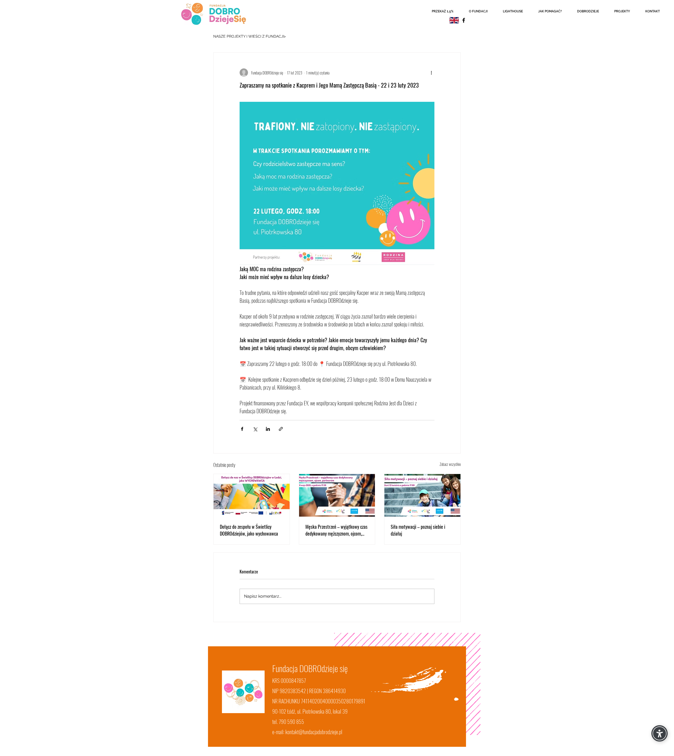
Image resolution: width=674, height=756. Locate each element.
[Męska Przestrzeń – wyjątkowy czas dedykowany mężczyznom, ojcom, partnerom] (337, 495)
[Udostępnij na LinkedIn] (267, 428)
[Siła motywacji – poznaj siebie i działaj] (422, 495)
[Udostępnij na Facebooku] (242, 428)
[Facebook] (463, 20)
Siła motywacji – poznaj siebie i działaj (418, 530)
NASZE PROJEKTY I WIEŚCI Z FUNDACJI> (249, 36)
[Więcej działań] (431, 72)
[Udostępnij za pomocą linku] (280, 428)
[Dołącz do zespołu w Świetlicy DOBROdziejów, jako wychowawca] (252, 495)
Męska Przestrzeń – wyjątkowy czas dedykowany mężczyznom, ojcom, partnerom (336, 530)
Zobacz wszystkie (450, 464)
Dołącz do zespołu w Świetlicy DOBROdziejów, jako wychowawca (249, 530)
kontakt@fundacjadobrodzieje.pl (313, 732)
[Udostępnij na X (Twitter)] (254, 428)
